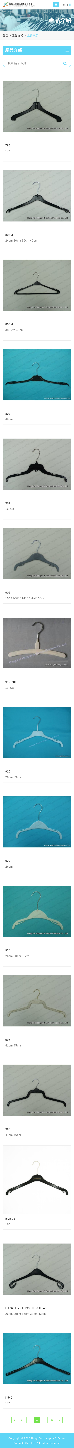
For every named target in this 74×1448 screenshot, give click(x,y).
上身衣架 (33, 35)
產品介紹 (18, 35)
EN (64, 4)
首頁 (5, 35)
